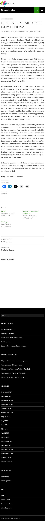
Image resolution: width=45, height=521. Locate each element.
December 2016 (7, 400)
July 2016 (4, 421)
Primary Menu (42, 10)
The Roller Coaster (7, 248)
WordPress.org (6, 508)
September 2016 (7, 413)
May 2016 (4, 429)
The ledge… (5, 222)
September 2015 (7, 462)
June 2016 (5, 425)
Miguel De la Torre (22, 31)
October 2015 (6, 458)
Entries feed (5, 500)
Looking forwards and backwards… (13, 346)
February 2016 (6, 441)
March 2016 (5, 437)
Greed (3, 211)
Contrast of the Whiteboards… (12, 338)
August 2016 (5, 417)
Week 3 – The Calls (23, 369)
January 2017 (6, 396)
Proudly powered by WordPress (10, 518)
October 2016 (6, 408)
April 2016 (5, 433)
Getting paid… (6, 342)
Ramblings (5, 477)
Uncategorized (7, 19)
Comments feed (6, 504)
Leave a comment (36, 31)
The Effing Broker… (8, 334)
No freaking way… (7, 329)
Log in (3, 496)
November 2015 (7, 453)
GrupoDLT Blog (8, 10)
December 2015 (7, 449)
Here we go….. (22, 361)
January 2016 (6, 445)
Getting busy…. (6, 240)
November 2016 (7, 404)
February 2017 (6, 392)
